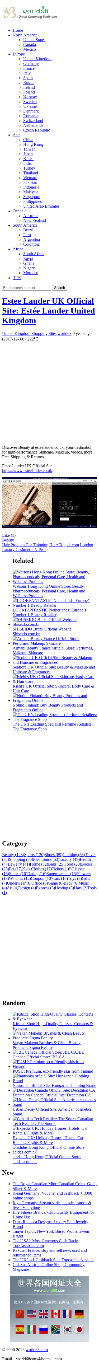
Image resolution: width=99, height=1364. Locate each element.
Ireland (29, 87)
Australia (30, 215)
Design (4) (27, 888)
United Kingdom (37, 59)
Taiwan (29, 149)
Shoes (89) (54, 854)
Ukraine (30, 106)
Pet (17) (15, 869)
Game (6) (56, 883)
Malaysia (30, 192)
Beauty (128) (13, 854)
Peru (27, 234)
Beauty (8, 540)
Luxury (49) (69, 859)
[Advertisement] (49, 391)
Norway (30, 97)
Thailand (30, 173)
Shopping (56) (21, 859)
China (28, 139)
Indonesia (31, 187)
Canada (29, 44)
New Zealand (34, 220)
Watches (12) (20, 878)
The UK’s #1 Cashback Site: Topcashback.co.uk (53, 1260)
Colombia (31, 244)
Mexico (29, 49)
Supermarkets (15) (61, 873)
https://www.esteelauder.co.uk (27, 470)
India (27, 163)
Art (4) (12, 888)
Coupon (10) (41, 878)
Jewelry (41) (19, 864)
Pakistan (30, 182)
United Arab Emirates (41, 206)
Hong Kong (33, 144)
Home (18, 30)
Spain (28, 78)
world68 (65, 333)
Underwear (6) (19, 883)
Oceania (19, 211)
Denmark (31, 111)
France (29, 68)
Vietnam (30, 177)
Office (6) (39, 883)
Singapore (31, 196)
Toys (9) (75, 878)
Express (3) (45, 888)
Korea (28, 158)
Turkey (29, 168)
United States (34, 40)
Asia (16, 135)
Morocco (30, 272)
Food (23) (72, 864)
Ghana (28, 263)
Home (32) (39, 864)
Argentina (31, 239)
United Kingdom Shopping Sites (29, 333)
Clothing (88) (74, 854)
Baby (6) (71, 883)
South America (25, 225)
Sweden (30, 101)
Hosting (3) (64, 888)
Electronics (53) (46, 859)
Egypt (28, 258)
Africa (18, 249)
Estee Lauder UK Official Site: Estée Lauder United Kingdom (48, 310)
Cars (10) (60, 878)
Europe (19, 54)
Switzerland (33, 120)
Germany (31, 63)
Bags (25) (56, 864)
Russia (28, 82)
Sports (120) (34, 854)
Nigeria (29, 268)
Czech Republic (36, 130)
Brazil (28, 230)
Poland (29, 92)
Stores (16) (18, 873)
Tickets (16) (62, 869)
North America (25, 35)
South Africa (33, 253)
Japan (28, 154)
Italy (27, 73)
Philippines (32, 201)
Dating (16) (36, 873)
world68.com (37, 1349)
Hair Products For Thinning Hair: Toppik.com (40, 545)
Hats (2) (80, 888)
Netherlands (33, 125)
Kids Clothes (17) (37, 869)
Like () (9, 535)
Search (59, 288)
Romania (30, 116)
